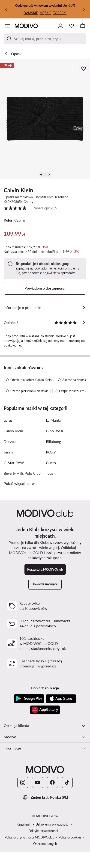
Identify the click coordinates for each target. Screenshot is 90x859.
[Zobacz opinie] (83, 322)
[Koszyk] (82, 25)
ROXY (51, 452)
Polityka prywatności (43, 831)
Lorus (8, 420)
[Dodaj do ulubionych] (84, 68)
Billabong (53, 441)
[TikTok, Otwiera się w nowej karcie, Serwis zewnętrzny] (67, 782)
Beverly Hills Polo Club (22, 473)
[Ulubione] (71, 25)
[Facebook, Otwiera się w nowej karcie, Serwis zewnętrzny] (52, 782)
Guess (51, 462)
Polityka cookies (70, 837)
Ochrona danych (45, 844)
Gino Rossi (54, 431)
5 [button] (30, 208)
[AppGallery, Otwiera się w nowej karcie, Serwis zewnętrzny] (45, 709)
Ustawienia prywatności (52, 824)
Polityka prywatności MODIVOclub (29, 837)
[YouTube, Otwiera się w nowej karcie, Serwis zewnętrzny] (37, 782)
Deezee (9, 441)
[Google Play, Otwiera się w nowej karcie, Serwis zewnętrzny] (29, 698)
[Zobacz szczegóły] (83, 307)
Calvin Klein (18, 190)
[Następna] (83, 9)
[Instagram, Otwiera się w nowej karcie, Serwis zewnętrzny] (22, 782)
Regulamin (24, 824)
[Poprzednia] (6, 9)
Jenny (8, 452)
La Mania (53, 420)
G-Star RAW (14, 462)
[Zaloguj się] (60, 25)
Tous (49, 473)
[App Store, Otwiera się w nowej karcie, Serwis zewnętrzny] (61, 698)
